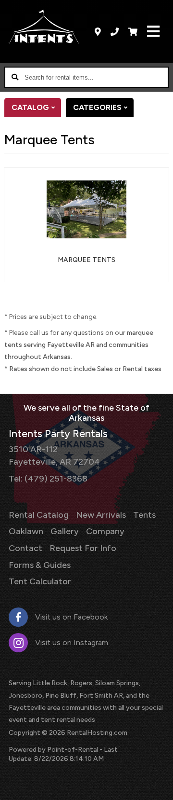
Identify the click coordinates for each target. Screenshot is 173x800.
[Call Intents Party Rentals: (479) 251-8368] (115, 31)
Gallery (64, 531)
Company (105, 531)
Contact (25, 548)
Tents (144, 515)
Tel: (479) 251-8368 (48, 478)
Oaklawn (26, 531)
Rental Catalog (39, 515)
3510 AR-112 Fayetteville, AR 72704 (54, 455)
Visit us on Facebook (71, 616)
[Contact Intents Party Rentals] (98, 31)
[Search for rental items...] (15, 77)
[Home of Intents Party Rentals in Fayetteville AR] (44, 26)
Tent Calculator (40, 581)
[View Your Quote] (132, 31)
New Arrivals (101, 515)
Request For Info (82, 548)
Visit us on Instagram (71, 642)
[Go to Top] (159, 786)
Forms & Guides (40, 565)
